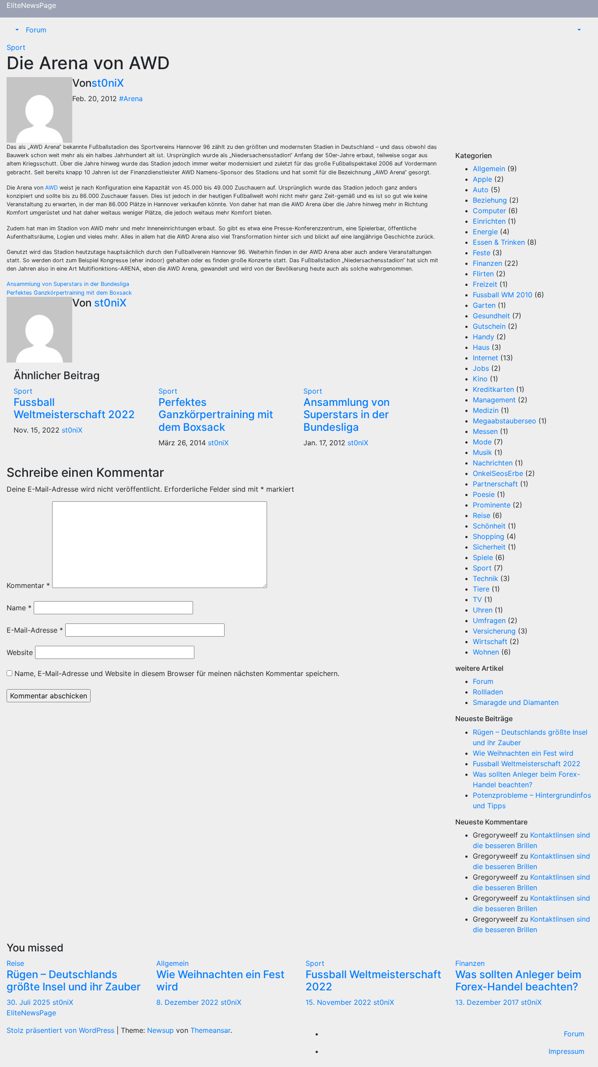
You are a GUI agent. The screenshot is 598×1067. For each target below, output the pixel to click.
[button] (16, 29)
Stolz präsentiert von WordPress (61, 1030)
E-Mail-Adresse (35, 630)
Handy (483, 336)
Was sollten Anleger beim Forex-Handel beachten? (518, 980)
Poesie (484, 494)
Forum (36, 29)
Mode (482, 441)
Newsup (160, 1030)
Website (20, 652)
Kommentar (28, 585)
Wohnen (486, 652)
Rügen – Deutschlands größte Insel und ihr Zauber (74, 980)
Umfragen (489, 620)
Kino (480, 378)
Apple (482, 179)
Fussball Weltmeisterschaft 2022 (74, 408)
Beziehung (490, 200)
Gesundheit (491, 315)
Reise (481, 515)
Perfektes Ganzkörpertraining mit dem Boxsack (69, 292)
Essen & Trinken (499, 242)
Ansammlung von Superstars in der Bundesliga (68, 284)
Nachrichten (493, 462)
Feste (481, 252)
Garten (484, 305)
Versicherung (494, 631)
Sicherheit (489, 546)
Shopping (488, 536)
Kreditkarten (493, 389)
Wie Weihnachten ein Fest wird (523, 753)
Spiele (483, 557)
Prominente (491, 504)
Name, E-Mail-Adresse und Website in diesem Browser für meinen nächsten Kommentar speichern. (176, 673)
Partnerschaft (495, 483)
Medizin (486, 410)
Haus (481, 347)
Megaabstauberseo (504, 420)
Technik (485, 578)
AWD (51, 187)
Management (494, 399)
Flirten (483, 273)
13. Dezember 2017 (488, 1002)
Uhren (482, 610)
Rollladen (488, 691)
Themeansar (210, 1030)
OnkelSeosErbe (498, 473)
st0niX (107, 83)
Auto (481, 189)
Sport (16, 47)
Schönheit (489, 525)
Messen (485, 431)
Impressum (566, 1051)
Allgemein (489, 168)
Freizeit (485, 284)
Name (19, 607)
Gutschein (489, 326)
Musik (482, 452)
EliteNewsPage (31, 5)
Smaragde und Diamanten (516, 702)
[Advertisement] (523, 96)
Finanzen (487, 263)
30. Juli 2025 (30, 1002)
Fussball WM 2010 (502, 294)
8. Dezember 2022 (188, 1002)
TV (477, 599)
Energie (485, 231)
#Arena (131, 98)
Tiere (481, 589)
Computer (489, 210)
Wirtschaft (490, 641)
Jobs (481, 368)
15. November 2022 (339, 1002)
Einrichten (489, 221)
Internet (485, 357)
